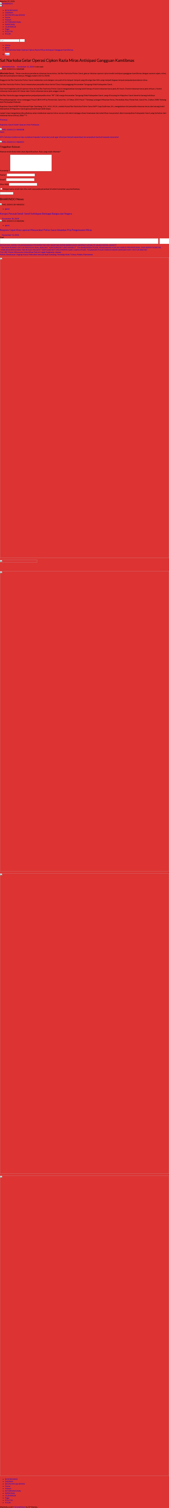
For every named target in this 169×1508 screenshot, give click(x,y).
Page (7, 29)
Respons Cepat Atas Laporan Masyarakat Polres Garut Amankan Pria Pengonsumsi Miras (46, 230)
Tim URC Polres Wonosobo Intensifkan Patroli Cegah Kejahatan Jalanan (30, 252)
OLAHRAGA (10, 26)
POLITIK (9, 31)
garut (7, 54)
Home (7, 17)
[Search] (0, 38)
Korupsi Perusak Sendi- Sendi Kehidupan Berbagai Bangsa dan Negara (36, 213)
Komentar (5, 170)
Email (3, 179)
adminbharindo (8, 66)
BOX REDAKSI (11, 10)
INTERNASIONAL (13, 22)
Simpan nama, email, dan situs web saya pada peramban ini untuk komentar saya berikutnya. (41, 189)
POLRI (8, 34)
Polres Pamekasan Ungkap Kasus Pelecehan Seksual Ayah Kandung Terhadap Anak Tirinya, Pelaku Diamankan (46, 254)
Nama (3, 175)
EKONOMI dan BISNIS (15, 15)
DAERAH (9, 12)
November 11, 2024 (25, 66)
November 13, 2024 (10, 235)
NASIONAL (10, 24)
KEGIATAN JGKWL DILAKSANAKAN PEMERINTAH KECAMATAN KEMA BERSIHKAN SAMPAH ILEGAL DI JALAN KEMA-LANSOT (58, 245)
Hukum (8, 19)
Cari (2, 237)
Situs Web (4, 184)
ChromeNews (19, 1507)
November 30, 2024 (10, 218)
